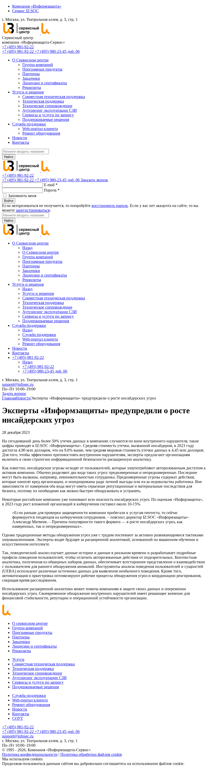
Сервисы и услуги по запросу (48, 115)
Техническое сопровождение (47, 106)
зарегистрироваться (33, 210)
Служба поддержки (29, 124)
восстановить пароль (110, 205)
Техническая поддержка (43, 101)
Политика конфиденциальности (30, 754)
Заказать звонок (94, 180)
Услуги (18, 659)
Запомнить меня (22, 196)
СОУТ (17, 718)
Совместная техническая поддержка (53, 96)
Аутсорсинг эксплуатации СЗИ (49, 110)
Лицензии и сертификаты (44, 83)
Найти (8, 157)
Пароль (52, 190)
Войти (8, 201)
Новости (19, 138)
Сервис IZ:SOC (25, 11)
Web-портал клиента (40, 128)
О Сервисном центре (30, 60)
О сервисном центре (30, 623)
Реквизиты (31, 87)
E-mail (51, 185)
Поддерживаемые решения (45, 119)
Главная (9, 398)
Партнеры (31, 74)
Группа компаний (37, 64)
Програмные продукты (42, 69)
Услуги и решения (28, 92)
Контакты (20, 142)
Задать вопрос (14, 393)
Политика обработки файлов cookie (91, 754)
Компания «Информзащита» (36, 6)
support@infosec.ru (17, 384)
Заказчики (31, 78)
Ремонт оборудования (41, 133)
